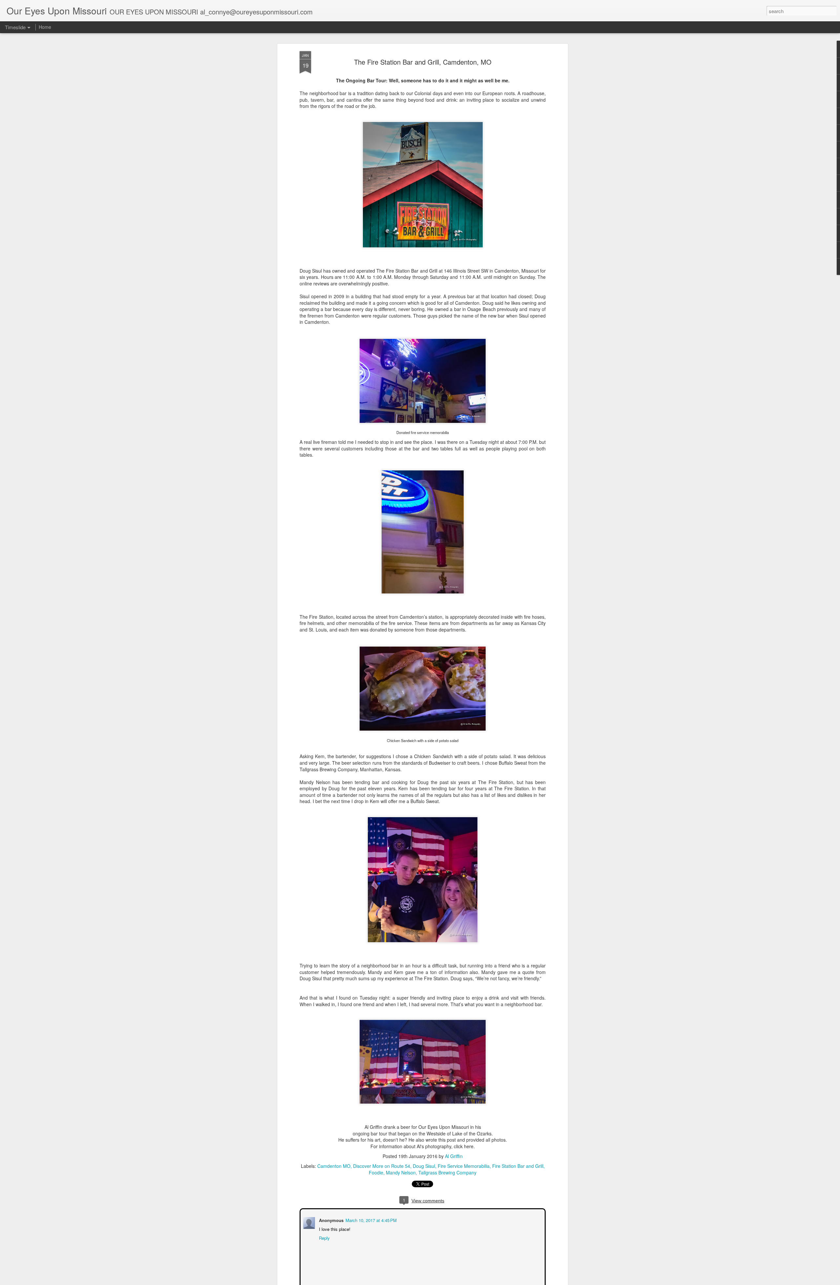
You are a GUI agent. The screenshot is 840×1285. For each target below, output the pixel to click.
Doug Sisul (424, 1166)
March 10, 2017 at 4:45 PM (370, 1219)
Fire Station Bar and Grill (517, 1166)
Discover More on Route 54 (381, 1166)
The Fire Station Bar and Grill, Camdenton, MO (423, 62)
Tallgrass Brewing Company (447, 1172)
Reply (323, 1237)
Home (45, 27)
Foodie (376, 1172)
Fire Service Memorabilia (464, 1166)
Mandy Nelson (401, 1172)
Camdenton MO (333, 1166)
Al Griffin (454, 1156)
